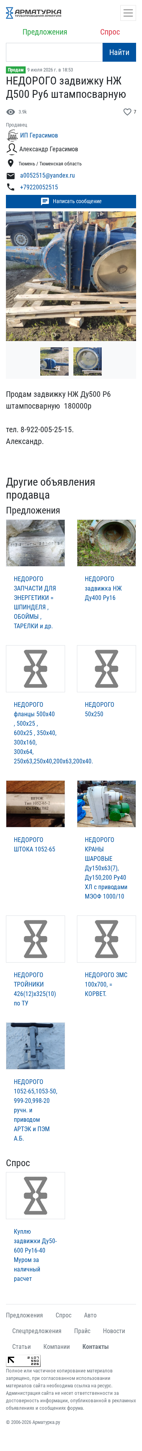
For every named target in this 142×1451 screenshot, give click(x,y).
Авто (90, 1315)
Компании (56, 1346)
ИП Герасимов (39, 135)
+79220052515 (39, 187)
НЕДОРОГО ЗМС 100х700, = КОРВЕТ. (106, 984)
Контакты (95, 1346)
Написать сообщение (71, 201)
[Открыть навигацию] (128, 13)
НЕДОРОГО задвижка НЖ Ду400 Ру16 (103, 588)
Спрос (110, 32)
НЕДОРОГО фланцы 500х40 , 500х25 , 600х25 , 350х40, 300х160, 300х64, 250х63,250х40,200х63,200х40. (53, 733)
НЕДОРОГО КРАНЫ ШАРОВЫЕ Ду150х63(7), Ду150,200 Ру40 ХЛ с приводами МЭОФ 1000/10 (106, 868)
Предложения (44, 32)
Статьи (21, 1346)
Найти (119, 52)
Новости (114, 1331)
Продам (16, 70)
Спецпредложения (37, 1331)
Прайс (82, 1331)
